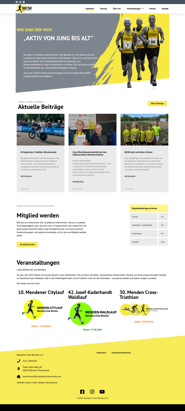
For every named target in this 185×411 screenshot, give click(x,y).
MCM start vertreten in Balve (138, 152)
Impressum (101, 353)
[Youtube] (23, 2)
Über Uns (117, 8)
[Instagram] (20, 2)
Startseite (90, 8)
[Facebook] (16, 2)
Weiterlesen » (27, 176)
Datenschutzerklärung (121, 353)
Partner (152, 8)
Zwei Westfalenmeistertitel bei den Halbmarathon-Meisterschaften (90, 153)
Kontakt (165, 8)
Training (103, 8)
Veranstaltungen (134, 8)
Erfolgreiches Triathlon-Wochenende (38, 152)
